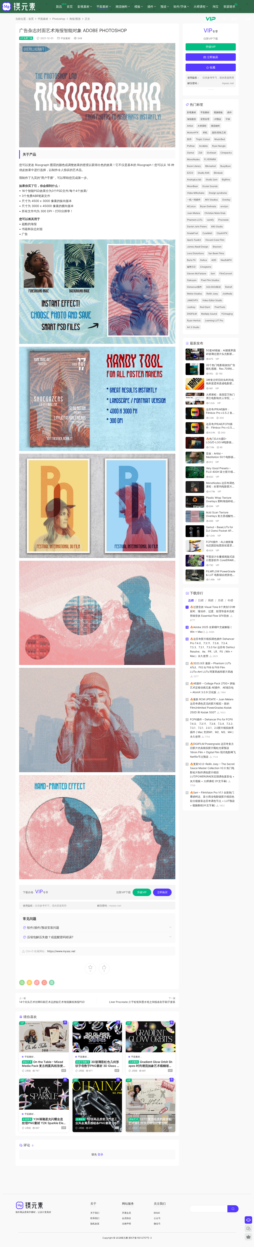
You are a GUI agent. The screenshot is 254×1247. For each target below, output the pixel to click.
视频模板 (218, 112)
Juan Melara (193, 213)
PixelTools (220, 307)
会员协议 (126, 1218)
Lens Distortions (195, 253)
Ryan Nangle (219, 146)
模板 (137, 6)
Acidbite (203, 146)
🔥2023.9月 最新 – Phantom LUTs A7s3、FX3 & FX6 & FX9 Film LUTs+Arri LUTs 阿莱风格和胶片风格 (211, 667)
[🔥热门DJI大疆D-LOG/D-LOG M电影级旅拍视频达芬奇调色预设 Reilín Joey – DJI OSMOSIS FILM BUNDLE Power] (195, 443)
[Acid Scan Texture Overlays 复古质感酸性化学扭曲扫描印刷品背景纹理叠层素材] (195, 516)
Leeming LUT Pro (214, 320)
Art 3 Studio (193, 327)
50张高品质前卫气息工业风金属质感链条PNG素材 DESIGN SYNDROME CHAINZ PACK (97, 1121)
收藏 (212, 67)
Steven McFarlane (196, 273)
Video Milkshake (195, 193)
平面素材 (102, 6)
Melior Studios (194, 293)
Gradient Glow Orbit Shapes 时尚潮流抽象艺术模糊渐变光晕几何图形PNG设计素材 (150, 1063)
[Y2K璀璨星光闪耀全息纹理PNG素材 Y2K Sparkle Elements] (44, 1094)
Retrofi (228, 287)
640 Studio (217, 226)
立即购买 (162, 892)
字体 (228, 119)
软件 (189, 139)
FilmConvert (225, 273)
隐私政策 (94, 1223)
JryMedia (227, 293)
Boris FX (191, 260)
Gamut (190, 152)
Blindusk (218, 172)
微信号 (157, 1223)
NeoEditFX (226, 260)
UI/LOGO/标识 (213, 287)
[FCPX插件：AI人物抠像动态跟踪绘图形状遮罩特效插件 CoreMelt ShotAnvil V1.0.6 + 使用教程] (195, 546)
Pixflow (191, 146)
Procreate (223, 219)
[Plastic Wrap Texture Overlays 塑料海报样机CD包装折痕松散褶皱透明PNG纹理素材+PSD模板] (195, 502)
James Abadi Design (197, 246)
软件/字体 (180, 6)
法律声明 (126, 1223)
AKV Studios (211, 199)
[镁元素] (18, 6)
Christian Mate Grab (215, 213)
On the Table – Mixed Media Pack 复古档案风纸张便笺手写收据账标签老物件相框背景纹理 (44, 1063)
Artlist (190, 125)
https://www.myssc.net (61, 951)
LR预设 (217, 119)
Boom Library (194, 166)
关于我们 (94, 1212)
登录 (100, 1154)
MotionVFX (192, 132)
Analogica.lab (194, 179)
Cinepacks (226, 152)
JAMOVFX (192, 300)
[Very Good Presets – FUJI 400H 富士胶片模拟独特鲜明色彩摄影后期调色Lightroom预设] (195, 472)
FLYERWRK (210, 159)
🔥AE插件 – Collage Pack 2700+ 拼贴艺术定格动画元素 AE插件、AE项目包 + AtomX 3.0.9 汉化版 (212, 688)
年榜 (230, 600)
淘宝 (215, 6)
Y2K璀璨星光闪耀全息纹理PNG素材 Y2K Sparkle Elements (44, 1121)
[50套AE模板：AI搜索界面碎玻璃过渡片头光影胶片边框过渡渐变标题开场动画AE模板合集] (195, 354)
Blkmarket (210, 166)
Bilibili (157, 1212)
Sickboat (211, 152)
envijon (224, 206)
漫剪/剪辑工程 (219, 132)
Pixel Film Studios (210, 280)
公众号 (157, 1218)
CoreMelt (207, 233)
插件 (150, 6)
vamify (210, 219)
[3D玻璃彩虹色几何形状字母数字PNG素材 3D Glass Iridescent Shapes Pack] (97, 1036)
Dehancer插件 (194, 287)
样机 (205, 132)
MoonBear (192, 186)
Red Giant (205, 307)
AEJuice (191, 206)
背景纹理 (204, 119)
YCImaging (227, 313)
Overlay (226, 199)
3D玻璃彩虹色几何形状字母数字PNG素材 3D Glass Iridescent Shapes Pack (97, 1063)
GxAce (203, 260)
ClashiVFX (222, 233)
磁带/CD (191, 266)
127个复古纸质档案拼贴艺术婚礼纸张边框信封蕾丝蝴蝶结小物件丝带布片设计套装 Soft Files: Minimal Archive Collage (150, 1121)
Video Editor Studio (212, 300)
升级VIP (142, 892)
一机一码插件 (193, 199)
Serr (213, 273)
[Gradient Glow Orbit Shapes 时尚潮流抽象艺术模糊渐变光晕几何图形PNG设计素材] (150, 1036)
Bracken (217, 246)
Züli (200, 152)
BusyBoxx (225, 166)
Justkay (191, 307)
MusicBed (219, 139)
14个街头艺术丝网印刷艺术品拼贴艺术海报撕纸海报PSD (52, 1001)
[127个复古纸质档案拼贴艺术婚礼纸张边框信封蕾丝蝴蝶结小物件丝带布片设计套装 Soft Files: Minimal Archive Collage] (150, 1094)
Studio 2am (211, 179)
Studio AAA (203, 172)
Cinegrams (205, 266)
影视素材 (83, 6)
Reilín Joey (212, 293)
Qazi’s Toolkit (194, 240)
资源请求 (229, 6)
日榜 (201, 600)
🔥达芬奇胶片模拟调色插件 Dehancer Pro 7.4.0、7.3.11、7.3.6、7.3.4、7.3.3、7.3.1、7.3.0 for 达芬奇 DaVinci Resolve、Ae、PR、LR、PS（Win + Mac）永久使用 (212, 647)
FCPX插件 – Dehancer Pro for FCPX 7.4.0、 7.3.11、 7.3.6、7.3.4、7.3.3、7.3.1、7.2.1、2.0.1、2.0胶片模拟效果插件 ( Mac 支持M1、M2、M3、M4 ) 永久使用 (212, 728)
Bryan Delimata (208, 206)
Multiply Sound (209, 313)
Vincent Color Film (214, 240)
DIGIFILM (192, 313)
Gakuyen (192, 280)
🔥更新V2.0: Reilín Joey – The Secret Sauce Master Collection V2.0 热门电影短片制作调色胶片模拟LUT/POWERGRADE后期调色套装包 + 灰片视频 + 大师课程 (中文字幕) (212, 772)
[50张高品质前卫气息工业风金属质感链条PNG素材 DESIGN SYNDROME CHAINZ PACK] (97, 1094)
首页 (70, 6)
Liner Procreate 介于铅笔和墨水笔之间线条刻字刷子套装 (142, 1001)
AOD (213, 260)
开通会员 (126, 1212)
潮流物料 (121, 6)
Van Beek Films (216, 253)
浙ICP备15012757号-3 (140, 1237)
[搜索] (224, 19)
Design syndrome (218, 193)
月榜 (220, 600)
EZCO (190, 172)
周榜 (210, 600)
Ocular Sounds (210, 186)
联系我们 (94, 1218)
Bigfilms (226, 179)
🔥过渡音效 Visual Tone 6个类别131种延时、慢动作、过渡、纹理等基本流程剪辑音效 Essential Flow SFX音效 (212, 611)
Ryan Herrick (194, 320)
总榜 (191, 600)
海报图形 (191, 119)
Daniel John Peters (197, 226)
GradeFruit (192, 233)
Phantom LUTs (194, 219)
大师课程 (199, 6)
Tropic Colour (203, 139)
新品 (60, 5)
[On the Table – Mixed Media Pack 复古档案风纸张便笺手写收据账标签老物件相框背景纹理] (44, 1036)
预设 (163, 6)
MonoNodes (193, 159)
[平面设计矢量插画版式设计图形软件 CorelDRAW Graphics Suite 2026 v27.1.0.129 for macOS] (195, 561)
